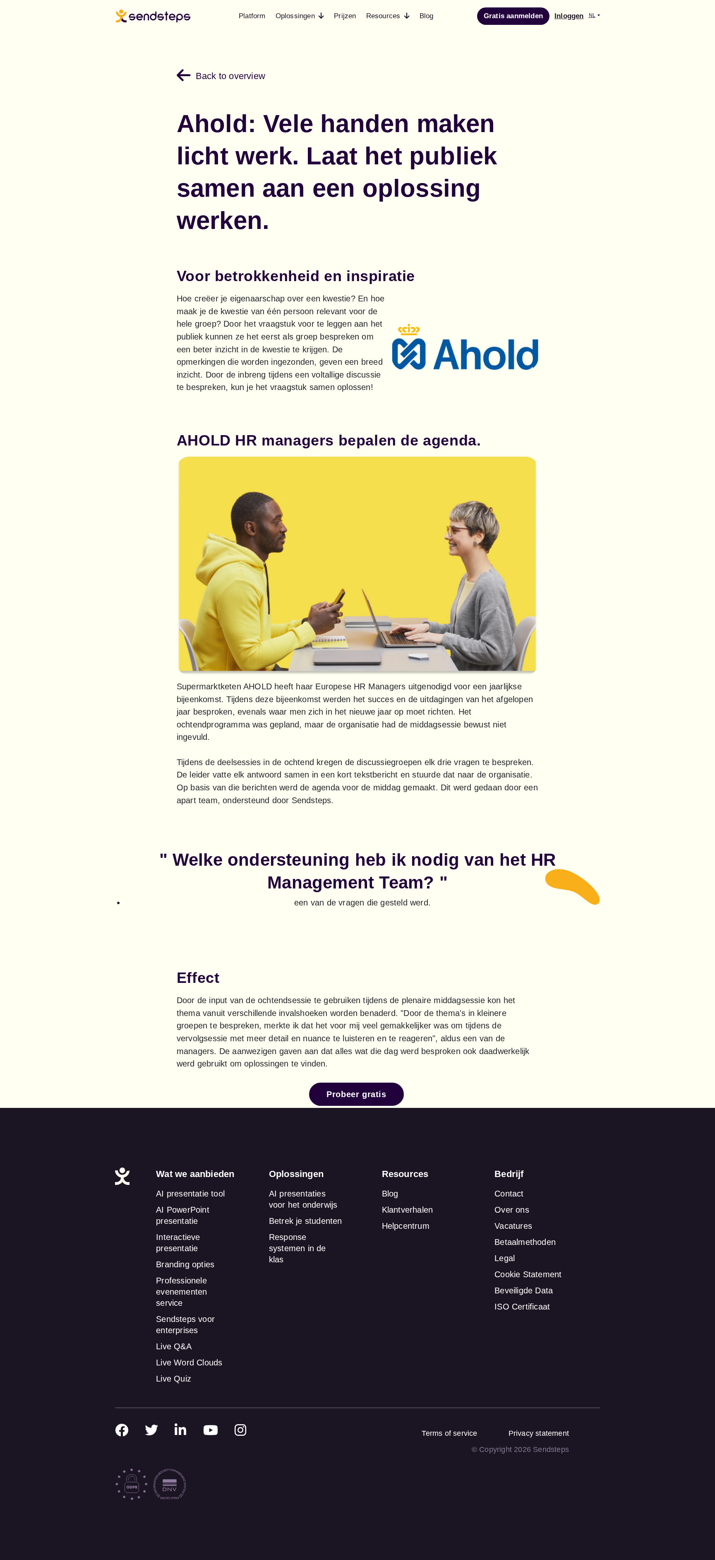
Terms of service (449, 1433)
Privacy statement (539, 1433)
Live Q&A (174, 1346)
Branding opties (185, 1264)
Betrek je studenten (305, 1220)
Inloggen (569, 16)
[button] (300, 16)
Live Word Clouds (189, 1362)
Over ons (511, 1209)
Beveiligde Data (523, 1290)
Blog (390, 1193)
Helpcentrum (405, 1225)
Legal (504, 1258)
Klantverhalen (407, 1209)
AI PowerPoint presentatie (182, 1215)
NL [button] (592, 15)
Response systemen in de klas (297, 1248)
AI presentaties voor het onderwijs (303, 1199)
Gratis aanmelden (513, 16)
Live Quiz (173, 1378)
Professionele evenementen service (181, 1291)
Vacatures (513, 1225)
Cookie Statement (527, 1274)
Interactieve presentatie (178, 1243)
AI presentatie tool (190, 1193)
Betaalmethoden (525, 1242)
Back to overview (230, 76)
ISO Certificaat (522, 1306)
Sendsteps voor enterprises (185, 1324)
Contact (508, 1193)
